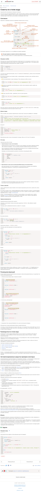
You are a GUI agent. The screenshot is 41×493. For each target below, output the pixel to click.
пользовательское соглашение (19, 486)
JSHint (3, 369)
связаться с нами (20, 490)
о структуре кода (14, 192)
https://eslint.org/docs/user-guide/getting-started (9, 409)
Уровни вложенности (6, 199)
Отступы (3, 139)
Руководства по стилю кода (10, 332)
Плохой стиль (4, 430)
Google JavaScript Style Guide (7, 344)
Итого (2, 415)
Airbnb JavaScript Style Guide (7, 346)
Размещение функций (8, 272)
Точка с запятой (4, 185)
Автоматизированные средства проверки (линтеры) (18, 357)
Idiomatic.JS (4, 347)
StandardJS (6, 195)
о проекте (20, 488)
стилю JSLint (18, 367)
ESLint (3, 370)
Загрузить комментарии (20, 477)
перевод (16, 346)
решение (2, 456)
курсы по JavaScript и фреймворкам (21, 470)
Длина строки (4, 111)
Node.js (7, 379)
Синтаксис (4, 18)
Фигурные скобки (5, 58)
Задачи (4, 427)
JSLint (3, 367)
